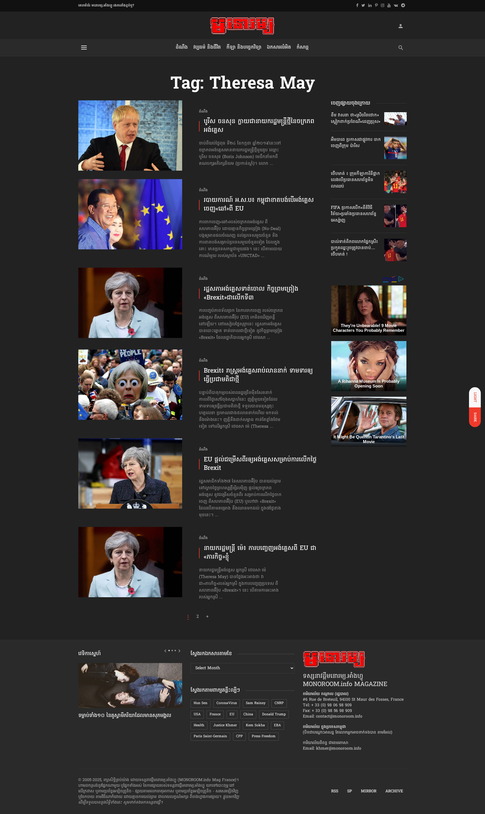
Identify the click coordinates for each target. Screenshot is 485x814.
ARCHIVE (394, 791)
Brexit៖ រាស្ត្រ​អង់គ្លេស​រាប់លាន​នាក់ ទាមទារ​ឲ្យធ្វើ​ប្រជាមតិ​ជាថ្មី (258, 375)
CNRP (279, 703)
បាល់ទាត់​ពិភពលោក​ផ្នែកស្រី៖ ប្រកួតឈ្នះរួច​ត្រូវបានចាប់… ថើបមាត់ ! (354, 248)
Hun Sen (200, 703)
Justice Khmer (225, 725)
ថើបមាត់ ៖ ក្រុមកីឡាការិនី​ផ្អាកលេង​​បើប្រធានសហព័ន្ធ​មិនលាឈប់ (355, 180)
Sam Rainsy (256, 703)
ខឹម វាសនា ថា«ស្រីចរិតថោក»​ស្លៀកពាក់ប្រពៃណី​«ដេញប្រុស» (355, 118)
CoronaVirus (226, 703)
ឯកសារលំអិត (279, 47)
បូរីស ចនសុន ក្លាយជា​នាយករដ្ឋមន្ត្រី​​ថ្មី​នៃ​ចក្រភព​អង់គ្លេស (259, 126)
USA (197, 714)
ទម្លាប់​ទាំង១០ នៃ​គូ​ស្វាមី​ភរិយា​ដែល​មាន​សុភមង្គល (124, 716)
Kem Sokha (255, 725)
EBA (277, 725)
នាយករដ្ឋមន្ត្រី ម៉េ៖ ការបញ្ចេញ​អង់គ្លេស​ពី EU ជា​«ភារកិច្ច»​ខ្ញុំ (260, 553)
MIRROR (368, 791)
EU (232, 714)
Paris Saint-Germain (210, 736)
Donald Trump (274, 714)
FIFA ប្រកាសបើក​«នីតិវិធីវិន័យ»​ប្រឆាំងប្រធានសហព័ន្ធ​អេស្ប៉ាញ (353, 214)
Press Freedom (264, 736)
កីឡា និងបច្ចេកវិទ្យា (244, 47)
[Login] (400, 25)
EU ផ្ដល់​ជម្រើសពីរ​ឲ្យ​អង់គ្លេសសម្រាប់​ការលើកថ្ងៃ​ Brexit (260, 464)
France (215, 714)
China (248, 714)
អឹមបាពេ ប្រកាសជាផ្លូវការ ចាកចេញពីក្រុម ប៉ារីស (356, 143)
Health (199, 725)
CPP (239, 736)
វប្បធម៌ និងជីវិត (207, 47)
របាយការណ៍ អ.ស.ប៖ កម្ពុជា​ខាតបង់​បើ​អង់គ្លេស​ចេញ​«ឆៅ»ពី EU (259, 205)
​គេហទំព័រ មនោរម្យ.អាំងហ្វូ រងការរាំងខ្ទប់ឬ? (106, 5)
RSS (334, 791)
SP (349, 791)
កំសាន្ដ (303, 47)
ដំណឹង (182, 47)
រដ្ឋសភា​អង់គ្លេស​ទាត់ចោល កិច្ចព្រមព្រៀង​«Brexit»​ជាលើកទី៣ (251, 294)
